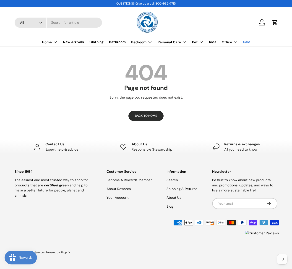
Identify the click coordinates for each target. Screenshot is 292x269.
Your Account (118, 197)
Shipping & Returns (182, 189)
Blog (170, 206)
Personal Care (169, 42)
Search (172, 180)
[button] (275, 22)
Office (227, 42)
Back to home (146, 116)
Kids (212, 42)
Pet (195, 42)
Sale (246, 42)
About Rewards (119, 189)
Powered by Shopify (58, 252)
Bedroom (138, 42)
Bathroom (117, 42)
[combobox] (58, 23)
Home (47, 42)
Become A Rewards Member (129, 180)
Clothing (96, 42)
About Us (174, 197)
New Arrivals (73, 42)
